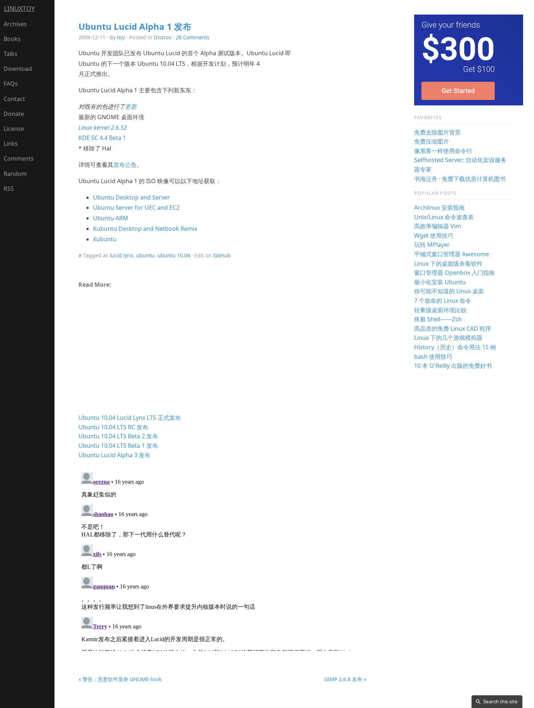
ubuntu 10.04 (173, 255)
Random (15, 174)
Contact (14, 99)
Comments (19, 158)
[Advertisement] (222, 354)
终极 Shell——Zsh (438, 319)
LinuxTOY (19, 8)
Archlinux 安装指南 (439, 208)
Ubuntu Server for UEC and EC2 (136, 208)
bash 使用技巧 (433, 357)
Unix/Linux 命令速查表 (444, 217)
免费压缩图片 (431, 141)
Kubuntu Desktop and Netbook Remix (145, 229)
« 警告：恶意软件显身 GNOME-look (120, 679)
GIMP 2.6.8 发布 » (345, 679)
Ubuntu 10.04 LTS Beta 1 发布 (118, 446)
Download (18, 69)
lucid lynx (121, 255)
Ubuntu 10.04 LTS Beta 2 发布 (118, 436)
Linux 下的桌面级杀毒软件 (448, 263)
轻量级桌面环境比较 (440, 310)
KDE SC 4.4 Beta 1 (102, 138)
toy (121, 37)
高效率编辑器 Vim (437, 226)
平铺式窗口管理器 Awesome (451, 254)
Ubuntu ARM (110, 218)
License (14, 129)
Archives (15, 24)
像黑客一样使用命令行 (443, 151)
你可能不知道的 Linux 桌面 (449, 291)
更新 (131, 106)
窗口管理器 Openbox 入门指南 (454, 273)
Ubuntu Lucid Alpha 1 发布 (134, 26)
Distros (162, 37)
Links (11, 144)
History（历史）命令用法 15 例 (455, 347)
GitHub (222, 255)
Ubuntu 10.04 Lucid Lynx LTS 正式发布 (129, 418)
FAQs (11, 84)
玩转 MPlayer (432, 245)
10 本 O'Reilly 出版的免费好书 (453, 366)
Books (12, 39)
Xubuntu (105, 239)
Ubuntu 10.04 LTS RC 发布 (113, 427)
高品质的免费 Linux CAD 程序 (452, 329)
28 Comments (193, 37)
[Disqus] (222, 560)
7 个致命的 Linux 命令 (442, 301)
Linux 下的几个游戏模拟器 (448, 338)
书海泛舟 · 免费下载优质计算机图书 (460, 179)
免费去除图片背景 (437, 132)
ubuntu (145, 255)
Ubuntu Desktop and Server (131, 197)
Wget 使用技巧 (433, 236)
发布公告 (125, 165)
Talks (10, 54)
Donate (14, 114)
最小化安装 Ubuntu (440, 282)
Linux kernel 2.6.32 (102, 128)
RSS (9, 189)
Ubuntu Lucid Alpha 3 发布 (114, 455)
